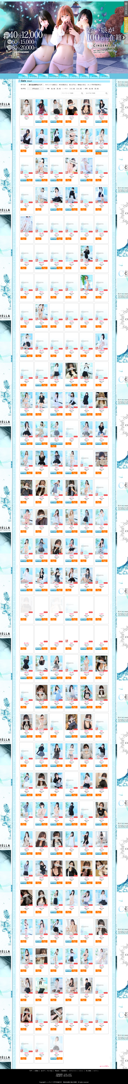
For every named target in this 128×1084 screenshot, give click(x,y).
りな (71, 877)
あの (26, 936)
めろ (86, 848)
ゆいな (102, 965)
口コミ (95, 76)
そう (101, 145)
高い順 (59, 88)
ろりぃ (42, 760)
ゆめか (42, 116)
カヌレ (42, 1023)
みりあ (42, 877)
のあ (56, 526)
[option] (64, 37)
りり (56, 672)
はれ (101, 731)
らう (101, 906)
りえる (102, 818)
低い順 (53, 88)
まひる (72, 965)
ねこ (26, 526)
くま (101, 496)
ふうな (42, 204)
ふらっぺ (86, 555)
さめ (26, 789)
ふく (101, 174)
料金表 (64, 76)
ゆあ (41, 145)
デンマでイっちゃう (41, 906)
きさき (56, 496)
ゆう (101, 643)
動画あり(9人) (82, 84)
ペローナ (41, 731)
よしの (56, 262)
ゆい (71, 789)
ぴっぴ (72, 408)
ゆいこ (42, 672)
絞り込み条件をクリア (35, 84)
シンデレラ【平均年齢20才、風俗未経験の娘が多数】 (62, 1082)
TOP (23, 76)
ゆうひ (42, 174)
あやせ (56, 350)
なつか (86, 643)
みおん (26, 496)
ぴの (56, 116)
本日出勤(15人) (63, 84)
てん (101, 526)
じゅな (26, 848)
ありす (26, 672)
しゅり (102, 613)
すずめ (56, 643)
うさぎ (42, 994)
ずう (26, 233)
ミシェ (56, 731)
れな (56, 555)
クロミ (86, 1023)
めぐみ (86, 174)
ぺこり (102, 1023)
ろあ (41, 643)
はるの (42, 613)
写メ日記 (54, 76)
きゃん (86, 467)
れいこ (26, 174)
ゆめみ (56, 204)
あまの (42, 438)
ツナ (26, 350)
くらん (26, 613)
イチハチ (101, 672)
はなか (72, 936)
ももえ (42, 555)
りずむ (26, 965)
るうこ (42, 291)
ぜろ (56, 789)
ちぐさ (102, 233)
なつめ (72, 731)
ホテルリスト (84, 76)
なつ (26, 760)
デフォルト (35, 88)
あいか (56, 848)
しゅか (72, 701)
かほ (71, 1023)
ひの (26, 467)
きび (26, 438)
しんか (86, 760)
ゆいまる (41, 701)
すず (86, 994)
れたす (72, 994)
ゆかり (86, 906)
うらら (86, 965)
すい (41, 321)
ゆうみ (56, 701)
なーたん (101, 116)
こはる (102, 789)
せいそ (42, 350)
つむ (86, 496)
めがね (102, 291)
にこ (26, 994)
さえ (26, 584)
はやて (56, 145)
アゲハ (26, 262)
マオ (101, 204)
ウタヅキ (101, 379)
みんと (42, 408)
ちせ (41, 848)
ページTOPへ (105, 1066)
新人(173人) (72, 84)
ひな (26, 731)
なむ (56, 1053)
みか (71, 379)
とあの (26, 701)
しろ (101, 262)
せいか (86, 936)
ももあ (42, 496)
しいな (72, 116)
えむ (56, 467)
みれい (102, 321)
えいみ (72, 672)
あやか (26, 1053)
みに (101, 701)
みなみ (56, 936)
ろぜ (41, 467)
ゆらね (26, 1023)
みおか (102, 877)
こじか (42, 1053)
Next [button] (123, 37)
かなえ (26, 145)
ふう (86, 408)
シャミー (41, 379)
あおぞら (41, 262)
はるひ (102, 584)
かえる (42, 526)
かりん (42, 584)
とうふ (86, 321)
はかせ (86, 379)
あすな (86, 731)
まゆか (26, 116)
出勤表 (33, 76)
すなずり (101, 408)
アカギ (56, 174)
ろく (86, 818)
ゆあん (72, 584)
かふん (86, 204)
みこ (86, 291)
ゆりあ (56, 379)
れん (101, 555)
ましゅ (86, 701)
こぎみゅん (101, 350)
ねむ (71, 233)
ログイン (96, 1071)
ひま (86, 877)
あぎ (86, 145)
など (101, 936)
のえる (72, 613)
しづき (72, 262)
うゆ (86, 233)
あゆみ (72, 555)
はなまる (86, 672)
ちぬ (101, 467)
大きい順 (79, 88)
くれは (72, 438)
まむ (41, 936)
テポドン (26, 321)
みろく (42, 818)
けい (71, 467)
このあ (56, 613)
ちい (71, 848)
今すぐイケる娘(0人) (51, 84)
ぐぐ (86, 526)
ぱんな (56, 291)
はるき (56, 994)
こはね (72, 906)
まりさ (26, 555)
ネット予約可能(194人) (94, 84)
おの (71, 643)
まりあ (72, 818)
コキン (26, 379)
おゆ (86, 613)
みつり (72, 145)
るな (71, 204)
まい (101, 438)
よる (86, 789)
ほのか (56, 321)
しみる (56, 584)
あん (56, 965)
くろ (71, 291)
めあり (26, 408)
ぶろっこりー (86, 350)
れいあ (42, 233)
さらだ (86, 262)
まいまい (26, 643)
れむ (56, 818)
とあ (101, 848)
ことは (56, 906)
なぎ (71, 760)
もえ (86, 438)
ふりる (72, 496)
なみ (71, 526)
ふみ (71, 174)
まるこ (42, 965)
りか (56, 233)
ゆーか (56, 438)
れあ (41, 789)
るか (26, 818)
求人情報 (105, 76)
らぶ (101, 760)
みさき (56, 408)
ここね (102, 994)
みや (86, 584)
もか (26, 906)
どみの (86, 116)
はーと (26, 204)
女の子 (43, 76)
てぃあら (26, 877)
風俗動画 (74, 76)
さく (56, 760)
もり (71, 350)
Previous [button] (4, 37)
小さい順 (72, 88)
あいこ (26, 291)
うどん (72, 321)
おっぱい (56, 877)
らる (56, 1023)
